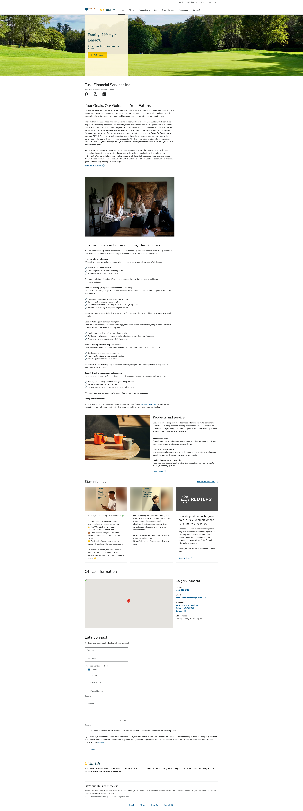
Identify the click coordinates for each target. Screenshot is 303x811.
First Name (91, 650)
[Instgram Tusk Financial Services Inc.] (95, 94)
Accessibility (169, 805)
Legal (131, 805)
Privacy (142, 805)
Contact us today (148, 404)
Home (121, 10)
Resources (183, 10)
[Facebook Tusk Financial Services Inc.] (86, 94)
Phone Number (96, 691)
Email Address (96, 682)
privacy (100, 742)
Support (211, 2)
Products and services (148, 10)
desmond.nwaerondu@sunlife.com (191, 598)
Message (90, 703)
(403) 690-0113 (182, 590)
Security (154, 805)
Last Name (91, 659)
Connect (196, 10)
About (131, 10)
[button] (128, 601)
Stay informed (168, 10)
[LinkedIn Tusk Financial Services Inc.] (104, 94)
